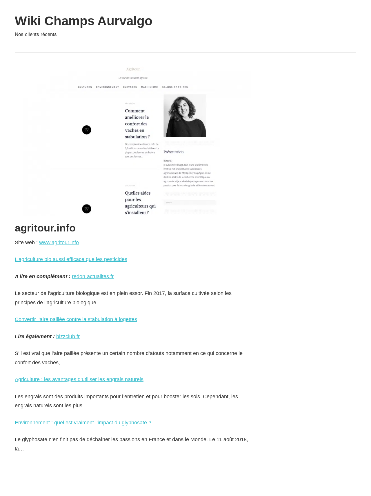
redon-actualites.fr (93, 276)
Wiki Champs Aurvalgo (83, 21)
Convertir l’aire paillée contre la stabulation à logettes (76, 319)
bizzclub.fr (68, 336)
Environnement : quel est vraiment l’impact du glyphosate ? (83, 423)
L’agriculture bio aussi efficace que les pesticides (71, 259)
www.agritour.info (59, 242)
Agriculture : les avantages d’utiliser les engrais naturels (79, 379)
